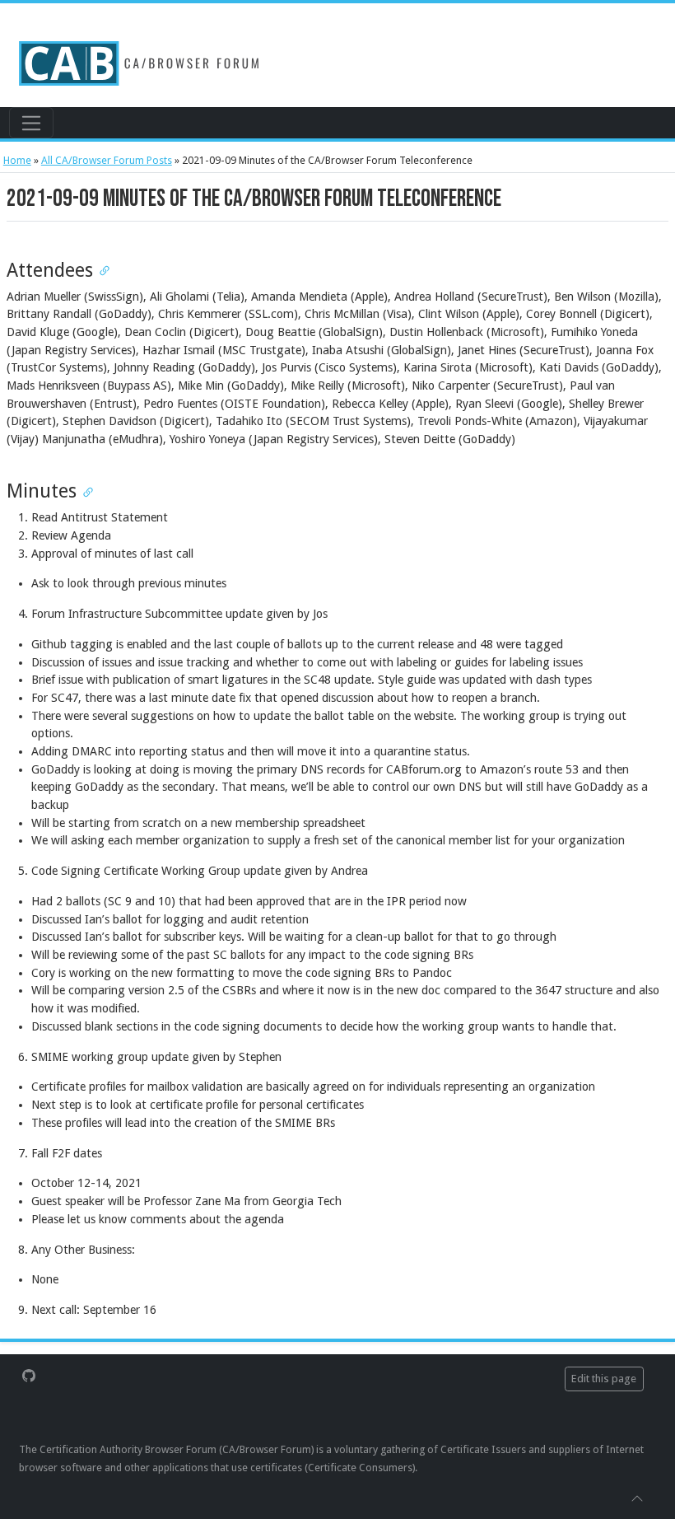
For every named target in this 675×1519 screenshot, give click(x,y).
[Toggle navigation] (31, 122)
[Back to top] (637, 1497)
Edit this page (603, 1378)
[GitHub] (29, 1374)
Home (17, 160)
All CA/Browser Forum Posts (106, 160)
